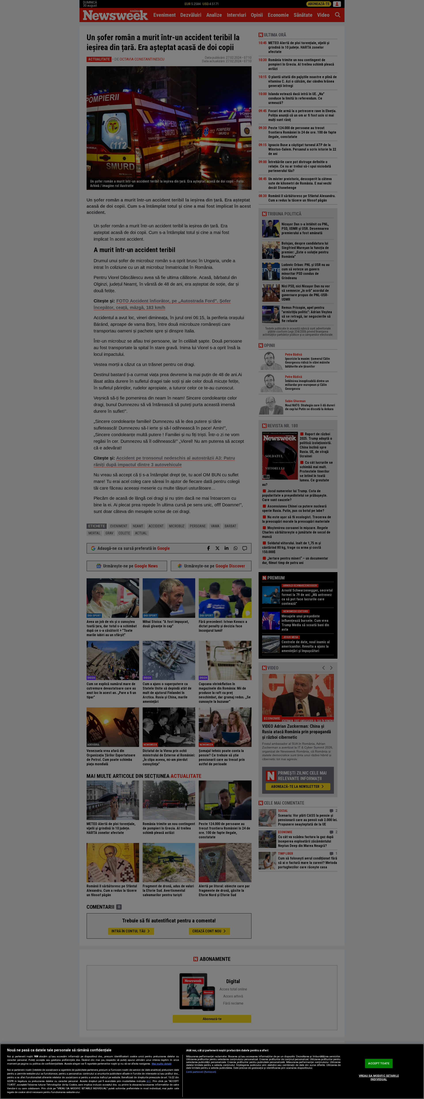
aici (148, 1081)
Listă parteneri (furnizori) (201, 1072)
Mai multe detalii (161, 1063)
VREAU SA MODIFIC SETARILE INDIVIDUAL (379, 1077)
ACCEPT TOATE (378, 1063)
